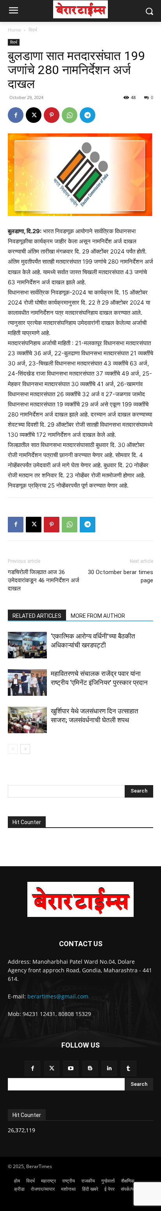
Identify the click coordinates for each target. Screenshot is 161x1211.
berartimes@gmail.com (57, 996)
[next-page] (25, 749)
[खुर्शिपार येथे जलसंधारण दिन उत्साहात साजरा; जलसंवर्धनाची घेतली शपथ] (27, 720)
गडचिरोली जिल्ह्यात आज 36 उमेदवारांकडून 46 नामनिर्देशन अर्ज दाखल (43, 580)
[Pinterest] (51, 115)
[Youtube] (71, 1068)
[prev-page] (13, 749)
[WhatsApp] (69, 115)
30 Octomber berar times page (120, 576)
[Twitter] (51, 1068)
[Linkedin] (109, 1068)
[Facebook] (15, 115)
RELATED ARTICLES (37, 616)
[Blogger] (90, 1068)
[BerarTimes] (80, 9)
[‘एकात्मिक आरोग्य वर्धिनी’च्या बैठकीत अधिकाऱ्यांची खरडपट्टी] (27, 645)
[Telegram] (87, 115)
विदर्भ (33, 30)
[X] (33, 115)
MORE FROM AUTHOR (98, 616)
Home (14, 30)
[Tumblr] (128, 1068)
